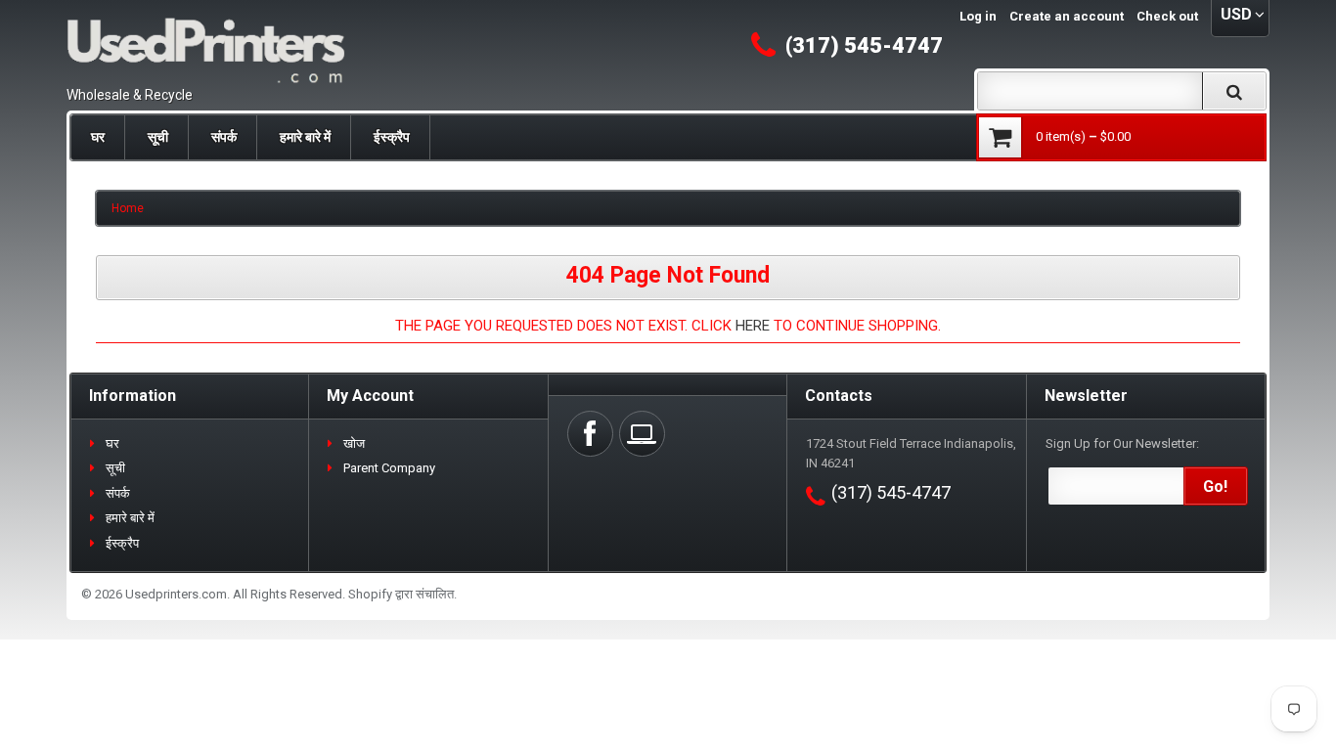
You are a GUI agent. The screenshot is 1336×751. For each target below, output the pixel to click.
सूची (158, 137)
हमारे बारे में (305, 137)
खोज (354, 443)
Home (127, 208)
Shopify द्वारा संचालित (401, 594)
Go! (1215, 486)
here (752, 325)
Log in (978, 16)
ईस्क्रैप (392, 137)
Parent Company (389, 468)
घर (98, 137)
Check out (1167, 16)
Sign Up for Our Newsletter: (1122, 443)
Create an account (1066, 16)
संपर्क (224, 137)
